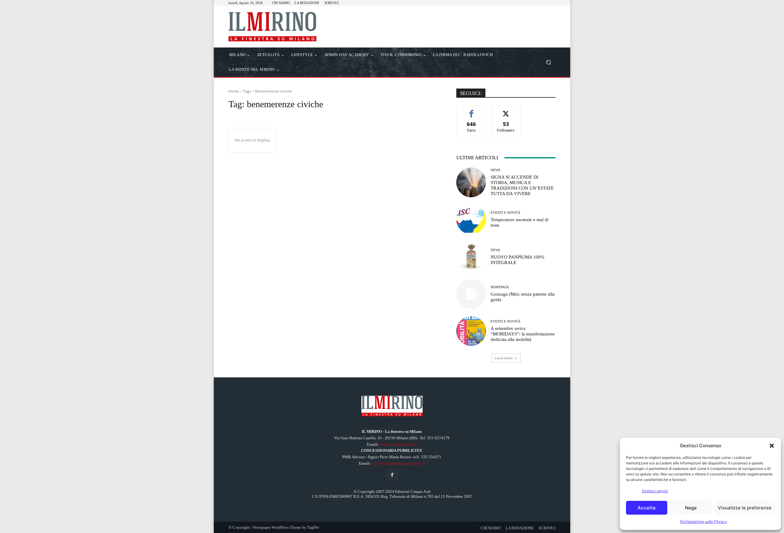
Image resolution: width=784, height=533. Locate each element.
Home (233, 91)
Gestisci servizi (655, 491)
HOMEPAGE (500, 287)
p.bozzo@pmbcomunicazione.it (398, 463)
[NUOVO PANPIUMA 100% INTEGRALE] (471, 256)
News (495, 170)
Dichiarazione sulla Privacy (703, 521)
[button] (772, 446)
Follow (506, 110)
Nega (691, 508)
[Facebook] (392, 475)
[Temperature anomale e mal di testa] (471, 219)
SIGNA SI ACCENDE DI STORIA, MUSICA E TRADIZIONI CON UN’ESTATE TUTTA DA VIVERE (522, 185)
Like (471, 110)
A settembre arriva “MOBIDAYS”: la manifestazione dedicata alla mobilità (523, 334)
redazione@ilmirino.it (398, 444)
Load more (504, 358)
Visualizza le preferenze (744, 508)
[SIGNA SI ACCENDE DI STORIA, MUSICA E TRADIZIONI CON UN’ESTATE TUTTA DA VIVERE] (471, 182)
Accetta (647, 508)
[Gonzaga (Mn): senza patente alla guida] (471, 294)
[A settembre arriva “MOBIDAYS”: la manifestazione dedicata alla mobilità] (471, 331)
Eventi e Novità (505, 212)
